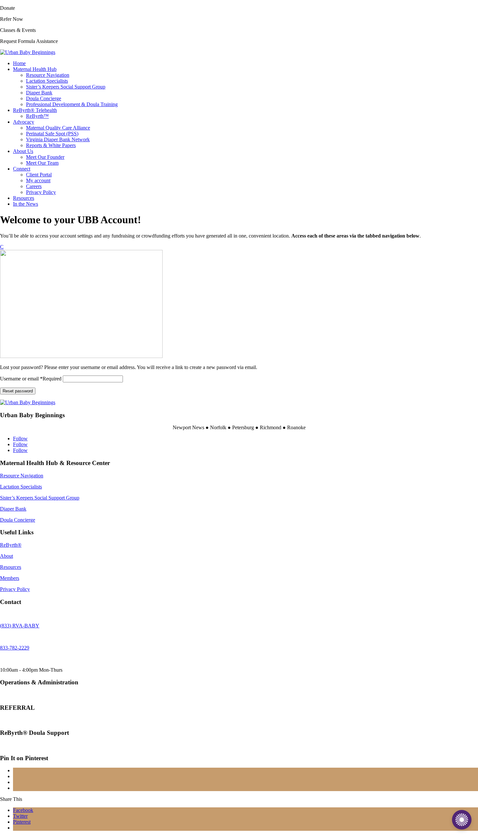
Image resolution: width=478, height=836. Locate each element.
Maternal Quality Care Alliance (58, 127)
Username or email (30, 378)
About (6, 556)
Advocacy (23, 122)
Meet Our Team (42, 163)
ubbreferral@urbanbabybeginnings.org (40, 720)
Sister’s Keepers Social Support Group (65, 86)
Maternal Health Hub (35, 69)
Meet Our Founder (45, 157)
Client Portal (39, 174)
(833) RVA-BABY (19, 625)
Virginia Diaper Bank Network (58, 139)
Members (9, 578)
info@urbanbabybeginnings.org (32, 695)
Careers (34, 186)
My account (38, 180)
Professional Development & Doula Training (72, 104)
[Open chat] (461, 819)
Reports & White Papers (51, 145)
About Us (23, 151)
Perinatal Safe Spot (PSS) (52, 133)
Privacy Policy (41, 192)
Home (19, 63)
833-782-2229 (14, 648)
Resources (23, 198)
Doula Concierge (43, 98)
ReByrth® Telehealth (35, 110)
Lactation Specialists (47, 81)
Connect (21, 168)
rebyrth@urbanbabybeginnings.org (36, 745)
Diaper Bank (39, 92)
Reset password (18, 391)
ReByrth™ (37, 116)
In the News (25, 204)
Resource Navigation (47, 75)
